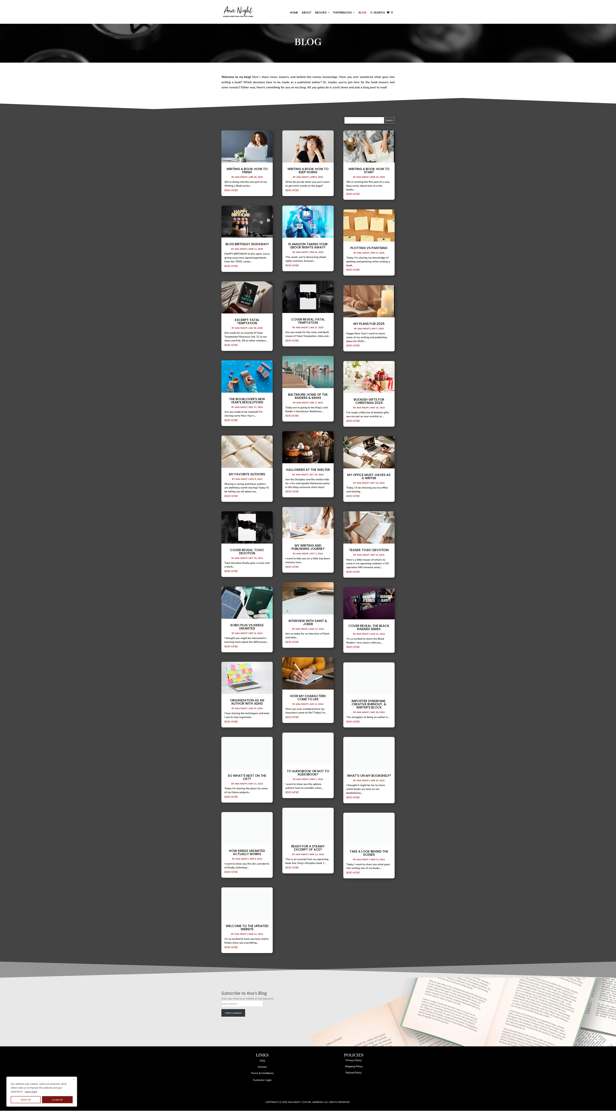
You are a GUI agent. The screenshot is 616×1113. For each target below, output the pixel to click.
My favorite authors (247, 474)
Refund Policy (354, 1072)
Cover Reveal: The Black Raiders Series (368, 627)
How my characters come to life (308, 697)
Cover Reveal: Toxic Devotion (247, 551)
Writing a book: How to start (368, 170)
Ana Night (241, 177)
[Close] (74, 1079)
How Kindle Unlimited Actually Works (247, 852)
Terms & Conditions (262, 1073)
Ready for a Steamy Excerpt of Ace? (308, 848)
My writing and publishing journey (308, 547)
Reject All (26, 1099)
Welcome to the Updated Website (247, 927)
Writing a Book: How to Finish (247, 170)
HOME (294, 12)
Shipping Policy (354, 1066)
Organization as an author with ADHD (247, 702)
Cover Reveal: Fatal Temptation (308, 321)
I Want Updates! (233, 1012)
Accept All (57, 1099)
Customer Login (262, 1080)
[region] (41, 1092)
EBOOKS (321, 12)
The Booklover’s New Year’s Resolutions (247, 401)
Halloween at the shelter (308, 469)
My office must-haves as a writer (368, 476)
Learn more (31, 1091)
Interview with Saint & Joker (308, 622)
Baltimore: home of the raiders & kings (308, 396)
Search (379, 12)
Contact (262, 1067)
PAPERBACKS (342, 12)
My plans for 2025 (369, 323)
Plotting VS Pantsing (368, 248)
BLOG (362, 12)
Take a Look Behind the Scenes (369, 853)
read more (231, 190)
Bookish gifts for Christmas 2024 (369, 401)
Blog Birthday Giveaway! (247, 244)
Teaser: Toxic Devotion (369, 550)
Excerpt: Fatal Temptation (247, 321)
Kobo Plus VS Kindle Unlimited (247, 627)
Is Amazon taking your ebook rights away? (308, 246)
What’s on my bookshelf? (369, 775)
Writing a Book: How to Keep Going (308, 170)
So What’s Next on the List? (247, 777)
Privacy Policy (354, 1060)
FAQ (262, 1061)
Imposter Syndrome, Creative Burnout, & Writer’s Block (369, 704)
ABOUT (307, 12)
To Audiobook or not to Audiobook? (308, 773)
